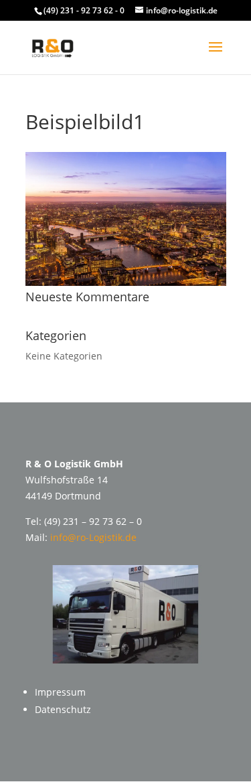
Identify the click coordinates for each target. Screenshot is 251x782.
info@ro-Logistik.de (93, 537)
